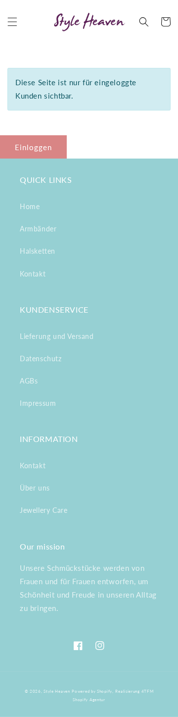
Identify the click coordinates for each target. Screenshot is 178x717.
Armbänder (38, 228)
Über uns (35, 488)
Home (30, 206)
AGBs (29, 381)
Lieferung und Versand (57, 336)
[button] (12, 22)
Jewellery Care (43, 510)
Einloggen (33, 147)
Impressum (38, 403)
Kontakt (32, 274)
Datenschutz (41, 358)
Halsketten (37, 251)
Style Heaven (57, 691)
